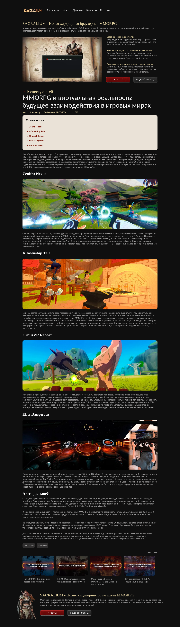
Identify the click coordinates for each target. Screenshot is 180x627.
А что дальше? (36, 145)
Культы (91, 10)
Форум (105, 10)
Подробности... (145, 79)
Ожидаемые (29, 545)
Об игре (53, 10)
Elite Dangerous (36, 141)
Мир (65, 10)
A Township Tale (37, 131)
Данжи (78, 10)
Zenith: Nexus (35, 127)
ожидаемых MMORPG (82, 395)
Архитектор (34, 112)
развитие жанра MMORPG (55, 236)
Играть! (118, 79)
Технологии (42, 545)
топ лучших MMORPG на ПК (77, 318)
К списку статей (40, 92)
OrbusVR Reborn (37, 136)
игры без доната (107, 484)
